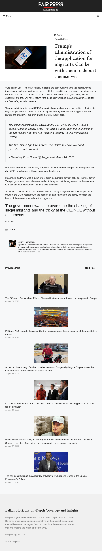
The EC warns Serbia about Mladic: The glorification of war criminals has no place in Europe (51, 298)
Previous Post (12, 268)
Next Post (90, 268)
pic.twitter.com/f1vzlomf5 (23, 149)
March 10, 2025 (65, 157)
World (59, 35)
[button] (98, 16)
